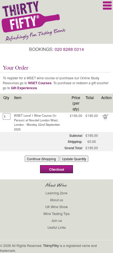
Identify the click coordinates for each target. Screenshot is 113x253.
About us (56, 199)
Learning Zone (56, 193)
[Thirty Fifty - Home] (34, 40)
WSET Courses (40, 82)
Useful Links (56, 227)
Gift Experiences (24, 87)
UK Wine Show (56, 206)
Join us (56, 220)
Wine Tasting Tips (56, 213)
